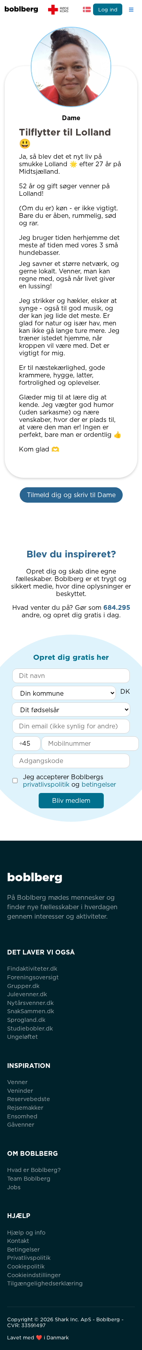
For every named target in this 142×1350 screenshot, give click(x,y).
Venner (17, 1082)
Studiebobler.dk (30, 1028)
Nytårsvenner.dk (30, 1002)
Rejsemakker (25, 1107)
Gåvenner (20, 1124)
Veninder (20, 1090)
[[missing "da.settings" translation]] (87, 9)
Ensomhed (22, 1116)
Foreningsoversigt (33, 977)
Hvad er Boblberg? (34, 1169)
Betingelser (23, 1249)
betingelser (99, 784)
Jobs (14, 1187)
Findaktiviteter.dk (32, 968)
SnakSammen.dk (30, 1011)
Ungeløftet (22, 1036)
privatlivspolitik (46, 784)
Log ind (108, 10)
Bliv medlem (71, 800)
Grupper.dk (23, 985)
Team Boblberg (28, 1178)
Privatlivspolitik (28, 1257)
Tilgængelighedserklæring (45, 1283)
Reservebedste (28, 1099)
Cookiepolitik (26, 1266)
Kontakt (18, 1240)
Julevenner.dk (27, 994)
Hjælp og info (26, 1232)
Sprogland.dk (26, 1019)
